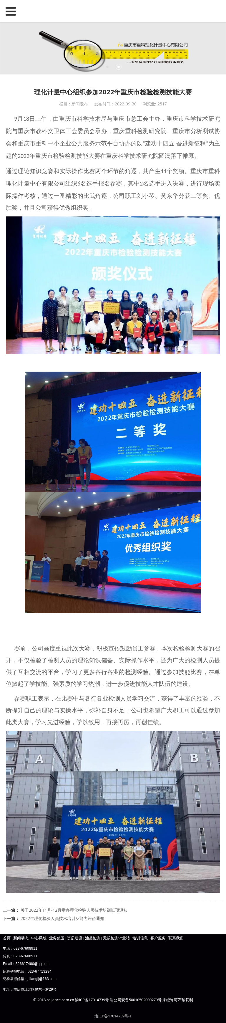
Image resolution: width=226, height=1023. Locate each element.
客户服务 (158, 938)
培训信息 (140, 938)
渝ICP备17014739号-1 (113, 1016)
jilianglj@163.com (42, 979)
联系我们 (176, 938)
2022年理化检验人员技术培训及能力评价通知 (62, 918)
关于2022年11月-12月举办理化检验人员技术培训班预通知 (74, 910)
